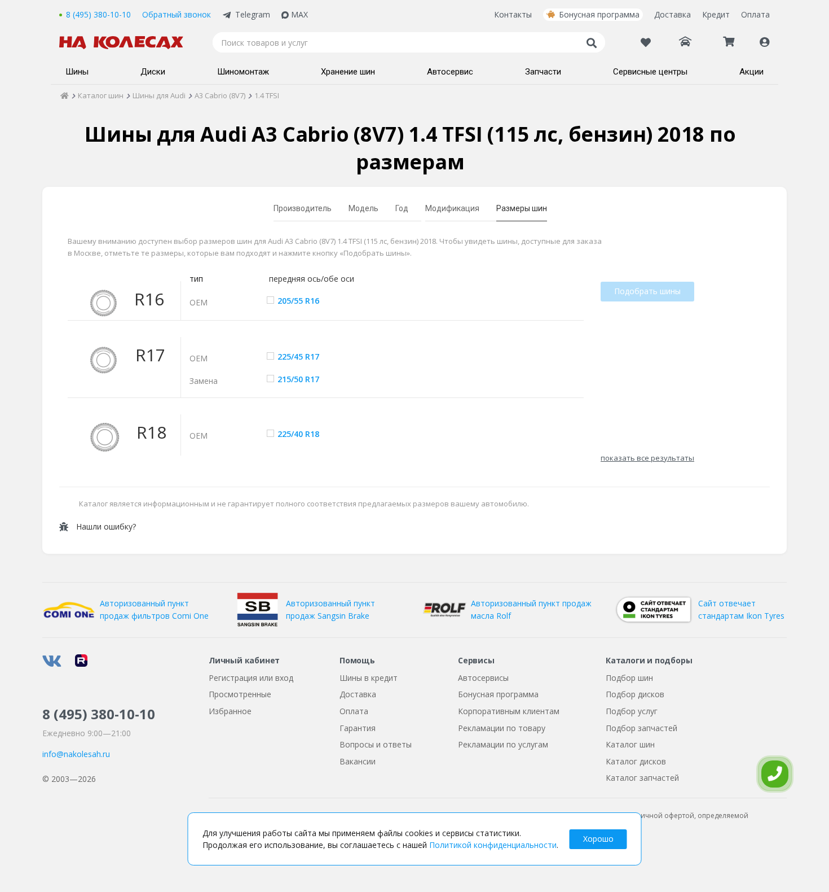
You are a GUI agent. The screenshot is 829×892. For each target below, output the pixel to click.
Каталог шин (630, 744)
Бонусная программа (599, 14)
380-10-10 (98, 714)
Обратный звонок (176, 14)
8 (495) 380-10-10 (98, 14)
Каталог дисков (636, 761)
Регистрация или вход (251, 677)
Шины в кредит (368, 677)
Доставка (672, 14)
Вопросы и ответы (375, 744)
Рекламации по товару (501, 728)
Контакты (513, 14)
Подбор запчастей (641, 728)
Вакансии (357, 761)
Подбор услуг (632, 711)
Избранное (230, 711)
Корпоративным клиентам (508, 711)
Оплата (755, 14)
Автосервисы (483, 677)
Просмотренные (240, 694)
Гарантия (357, 728)
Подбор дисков (635, 694)
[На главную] (127, 42)
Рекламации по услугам (503, 744)
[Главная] (64, 95)
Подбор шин (629, 677)
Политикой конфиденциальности (493, 844)
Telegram (252, 14)
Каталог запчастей (642, 777)
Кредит (716, 14)
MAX (299, 14)
